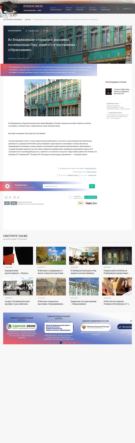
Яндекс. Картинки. (91, 172)
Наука (69, 9)
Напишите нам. (92, 175)
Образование (56, 9)
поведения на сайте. (72, 175)
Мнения (80, 9)
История (93, 9)
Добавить (78, 197)
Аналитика (105, 9)
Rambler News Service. (90, 168)
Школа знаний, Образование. (12, 19)
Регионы (28, 19)
